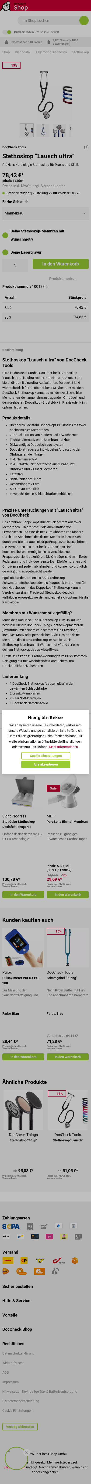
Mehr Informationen (63, 747)
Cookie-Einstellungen (46, 756)
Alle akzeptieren (46, 764)
